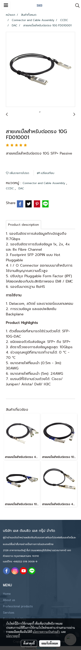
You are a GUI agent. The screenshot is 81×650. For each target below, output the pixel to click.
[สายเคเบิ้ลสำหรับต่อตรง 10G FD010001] (40, 69)
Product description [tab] (23, 224)
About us (9, 600)
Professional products (18, 606)
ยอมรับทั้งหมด (49, 643)
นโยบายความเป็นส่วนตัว (46, 631)
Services (8, 613)
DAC (21, 188)
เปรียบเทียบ (47, 173)
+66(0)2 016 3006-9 (25, 561)
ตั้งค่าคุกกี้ (29, 643)
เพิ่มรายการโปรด (19, 173)
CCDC (10, 188)
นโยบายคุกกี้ (13, 636)
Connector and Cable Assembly (44, 183)
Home (7, 594)
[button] (76, 5)
